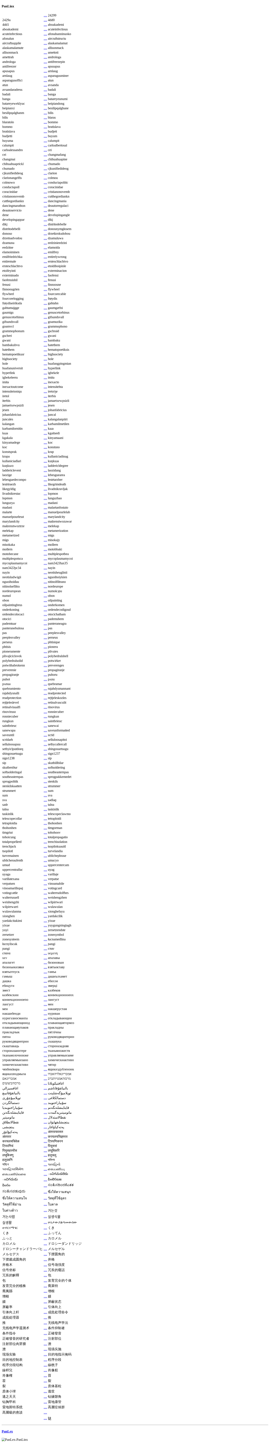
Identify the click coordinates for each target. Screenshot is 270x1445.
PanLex (7, 1431)
